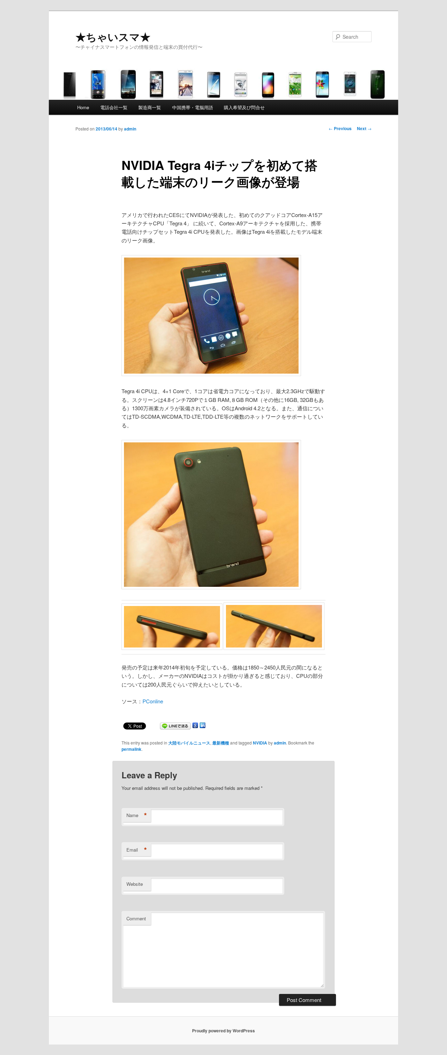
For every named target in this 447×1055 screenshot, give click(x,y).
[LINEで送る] (175, 726)
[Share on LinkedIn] (202, 726)
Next (364, 128)
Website (134, 884)
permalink (131, 749)
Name (136, 815)
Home (83, 107)
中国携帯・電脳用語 (192, 107)
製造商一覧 (149, 107)
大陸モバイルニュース (189, 743)
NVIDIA (260, 743)
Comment (136, 918)
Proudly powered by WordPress (223, 1030)
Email (136, 849)
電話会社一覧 (113, 107)
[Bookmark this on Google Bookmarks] (195, 726)
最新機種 (220, 743)
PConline (152, 701)
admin (130, 129)
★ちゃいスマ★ (113, 36)
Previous (340, 128)
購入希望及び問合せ (244, 107)
